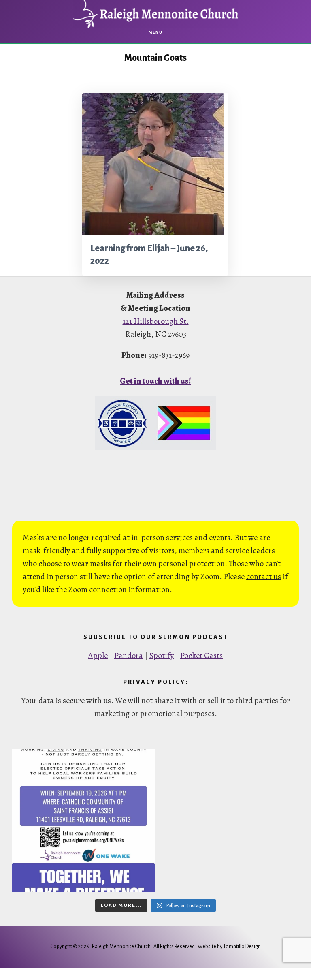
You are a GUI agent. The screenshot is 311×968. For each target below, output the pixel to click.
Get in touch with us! (155, 381)
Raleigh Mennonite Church (155, 14)
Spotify (161, 655)
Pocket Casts (201, 655)
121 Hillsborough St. (156, 321)
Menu (156, 32)
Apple (98, 655)
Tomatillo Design (242, 946)
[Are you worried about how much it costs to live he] (83, 820)
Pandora (128, 655)
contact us (263, 576)
